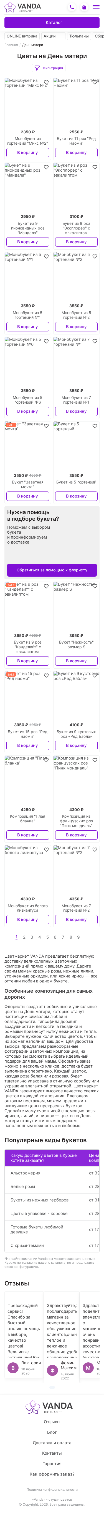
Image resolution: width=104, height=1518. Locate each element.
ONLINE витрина (22, 36)
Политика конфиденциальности (52, 1490)
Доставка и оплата (52, 1442)
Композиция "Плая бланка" (27, 818)
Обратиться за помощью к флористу (52, 570)
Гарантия (52, 1463)
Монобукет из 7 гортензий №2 (76, 908)
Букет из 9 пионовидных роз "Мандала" (27, 228)
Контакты (52, 1453)
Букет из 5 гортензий (76, 482)
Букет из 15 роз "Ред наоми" (27, 734)
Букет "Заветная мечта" (28, 484)
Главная (11, 45)
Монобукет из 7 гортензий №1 (76, 399)
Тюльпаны (79, 36)
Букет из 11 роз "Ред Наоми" (76, 140)
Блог (52, 1432)
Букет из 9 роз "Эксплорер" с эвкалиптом (76, 228)
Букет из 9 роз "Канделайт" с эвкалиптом (28, 647)
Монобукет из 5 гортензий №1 (27, 315)
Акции (49, 36)
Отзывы (52, 1421)
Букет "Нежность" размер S (76, 644)
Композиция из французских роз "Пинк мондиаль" (76, 821)
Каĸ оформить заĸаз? (52, 1474)
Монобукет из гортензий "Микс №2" (27, 140)
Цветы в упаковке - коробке (39, 1213)
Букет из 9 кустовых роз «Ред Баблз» (76, 734)
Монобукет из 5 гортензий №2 (76, 315)
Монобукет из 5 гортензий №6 (27, 399)
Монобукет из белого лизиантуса (28, 908)
